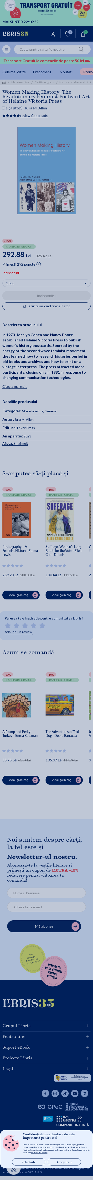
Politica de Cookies (39, 1152)
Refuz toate (29, 1162)
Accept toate (64, 1162)
